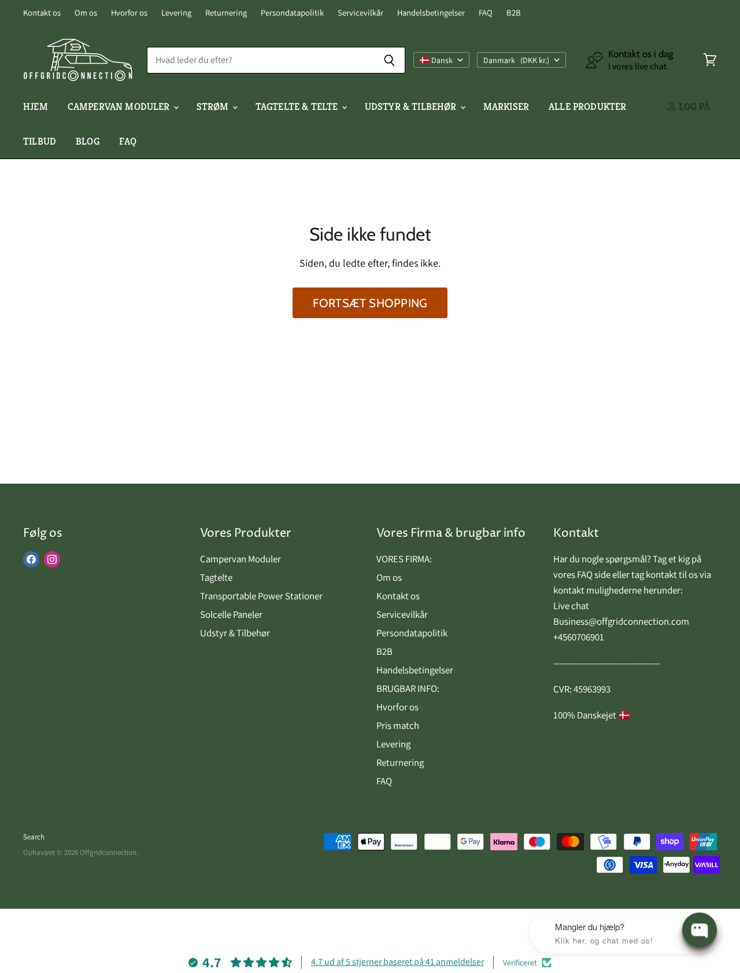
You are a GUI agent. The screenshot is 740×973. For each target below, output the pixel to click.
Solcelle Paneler (231, 614)
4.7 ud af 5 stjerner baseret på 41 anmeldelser (397, 962)
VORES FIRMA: (404, 558)
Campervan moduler (120, 106)
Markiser (506, 106)
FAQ (486, 13)
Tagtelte (216, 577)
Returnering (226, 13)
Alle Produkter (587, 106)
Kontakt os (42, 13)
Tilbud (39, 141)
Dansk (442, 60)
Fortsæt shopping (370, 303)
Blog (87, 141)
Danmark (516, 60)
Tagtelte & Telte (298, 106)
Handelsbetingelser (431, 13)
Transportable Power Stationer (261, 595)
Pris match (397, 725)
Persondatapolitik (292, 13)
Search (34, 837)
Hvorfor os (129, 13)
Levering (176, 13)
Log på (693, 106)
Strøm (214, 106)
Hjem (35, 106)
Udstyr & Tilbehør (412, 106)
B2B (513, 13)
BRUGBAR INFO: (407, 688)
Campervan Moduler (240, 558)
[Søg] (390, 60)
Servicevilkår (360, 13)
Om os (86, 13)
